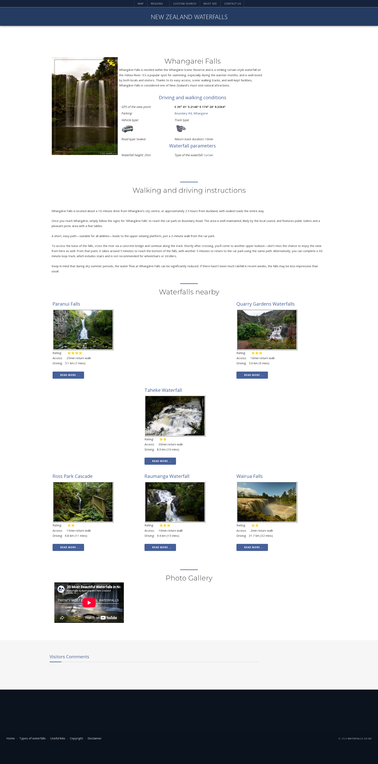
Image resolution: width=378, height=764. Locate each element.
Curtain (208, 155)
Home (10, 738)
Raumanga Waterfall (167, 476)
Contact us (232, 3)
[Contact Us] (368, 16)
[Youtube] (348, 16)
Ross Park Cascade (73, 476)
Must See (210, 3)
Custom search (184, 3)
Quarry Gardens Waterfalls (265, 303)
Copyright (76, 738)
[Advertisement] (296, 116)
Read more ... (70, 375)
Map (141, 3)
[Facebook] (341, 16)
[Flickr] (361, 16)
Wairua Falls (249, 476)
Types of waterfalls (32, 738)
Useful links (57, 738)
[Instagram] (355, 16)
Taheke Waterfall (163, 390)
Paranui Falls (66, 303)
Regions (157, 3)
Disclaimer (95, 738)
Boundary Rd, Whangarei (191, 113)
